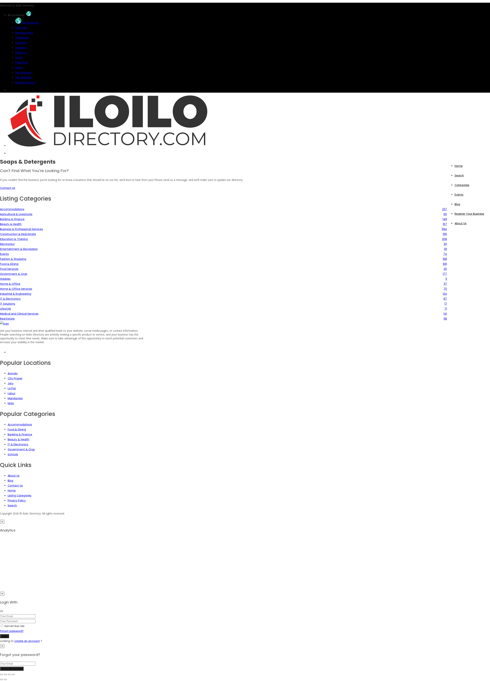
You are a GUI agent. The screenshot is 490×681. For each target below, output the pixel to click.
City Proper (15, 378)
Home (459, 166)
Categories (462, 185)
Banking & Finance (20, 434)
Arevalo (13, 373)
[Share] (9, 674)
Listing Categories (19, 495)
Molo (11, 403)
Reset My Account (12, 668)
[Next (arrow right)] (5, 679)
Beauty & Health (18, 439)
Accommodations (20, 424)
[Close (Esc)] (13, 674)
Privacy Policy (17, 500)
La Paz (12, 388)
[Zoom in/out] (1, 674)
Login (4, 636)
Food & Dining (17, 429)
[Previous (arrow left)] (1, 679)
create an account (27, 641)
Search (459, 175)
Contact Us (15, 485)
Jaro (10, 383)
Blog (457, 204)
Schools (13, 454)
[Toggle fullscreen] (5, 674)
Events (459, 195)
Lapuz (11, 393)
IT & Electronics (18, 444)
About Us (460, 223)
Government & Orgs (21, 449)
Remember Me (14, 626)
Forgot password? (12, 631)
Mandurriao (15, 398)
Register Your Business (469, 214)
